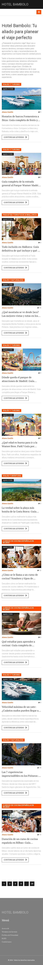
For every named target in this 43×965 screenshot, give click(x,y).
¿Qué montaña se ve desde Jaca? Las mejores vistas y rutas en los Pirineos (20, 314)
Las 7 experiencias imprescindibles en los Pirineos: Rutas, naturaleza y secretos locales (20, 774)
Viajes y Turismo (11, 84)
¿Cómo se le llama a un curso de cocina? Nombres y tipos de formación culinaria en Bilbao (20, 576)
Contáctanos (6, 942)
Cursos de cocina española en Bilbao (18, 542)
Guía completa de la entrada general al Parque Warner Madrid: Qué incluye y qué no (21, 183)
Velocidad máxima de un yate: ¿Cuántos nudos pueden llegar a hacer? (20, 708)
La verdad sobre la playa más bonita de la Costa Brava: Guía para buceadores (19, 509)
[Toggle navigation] (38, 12)
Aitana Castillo (7, 112)
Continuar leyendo (14, 137)
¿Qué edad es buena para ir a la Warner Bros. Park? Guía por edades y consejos (19, 444)
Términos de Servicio (9, 932)
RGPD (4, 938)
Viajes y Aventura (12, 476)
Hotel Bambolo (15, 4)
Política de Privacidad (10, 935)
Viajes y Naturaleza (13, 280)
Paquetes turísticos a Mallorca (20, 215)
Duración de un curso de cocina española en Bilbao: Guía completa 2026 (20, 841)
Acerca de (5, 928)
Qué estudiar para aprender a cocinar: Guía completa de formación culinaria (18, 643)
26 (32, 884)
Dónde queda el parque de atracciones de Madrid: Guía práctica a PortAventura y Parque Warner (20, 379)
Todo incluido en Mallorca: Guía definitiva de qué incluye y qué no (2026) (21, 248)
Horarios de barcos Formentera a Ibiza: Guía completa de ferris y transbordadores (20, 118)
